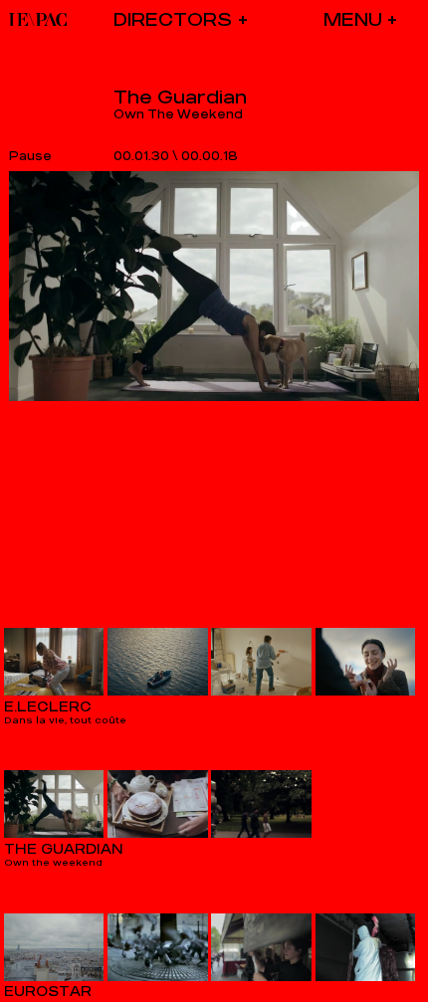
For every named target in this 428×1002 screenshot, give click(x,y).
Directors (172, 19)
